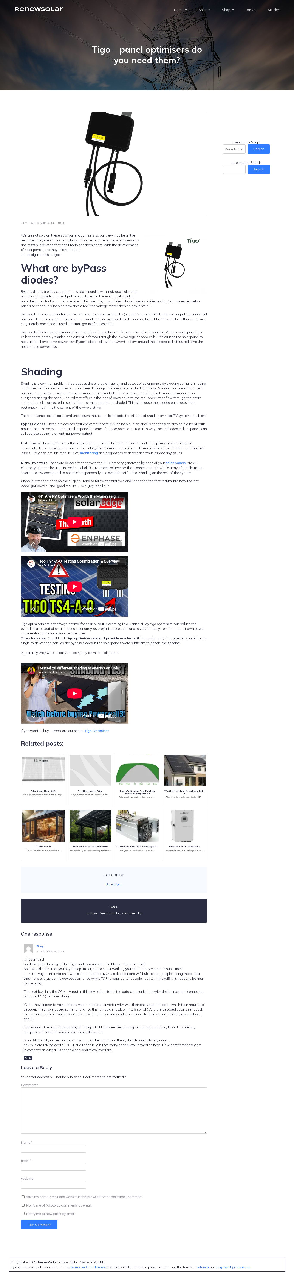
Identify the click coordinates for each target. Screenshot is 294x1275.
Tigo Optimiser (96, 731)
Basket (251, 10)
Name (26, 1142)
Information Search (246, 162)
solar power (128, 913)
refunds (203, 1267)
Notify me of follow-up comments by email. (59, 1205)
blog (108, 884)
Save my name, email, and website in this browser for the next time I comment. (84, 1197)
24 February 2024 (42, 222)
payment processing (233, 1267)
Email (26, 1160)
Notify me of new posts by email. (50, 1214)
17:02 (61, 222)
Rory (24, 222)
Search (259, 149)
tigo (140, 913)
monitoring (89, 453)
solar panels (176, 463)
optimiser (92, 913)
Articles (274, 10)
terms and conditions (88, 1267)
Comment (30, 1085)
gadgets (117, 884)
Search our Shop (246, 142)
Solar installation (110, 913)
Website (27, 1178)
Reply (28, 1058)
